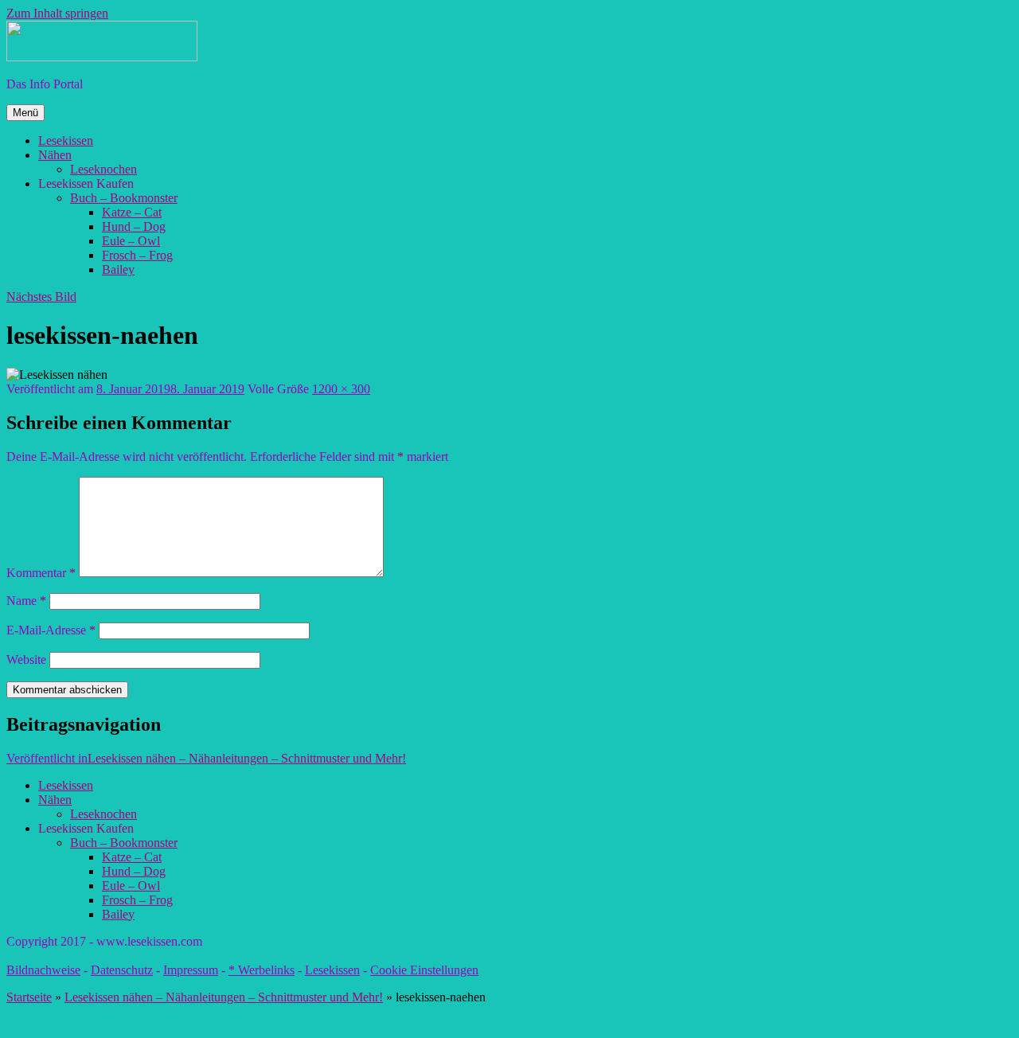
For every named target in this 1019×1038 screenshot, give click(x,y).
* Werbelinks (261, 970)
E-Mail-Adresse (51, 630)
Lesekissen (65, 140)
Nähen (55, 155)
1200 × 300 (341, 389)
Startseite (29, 997)
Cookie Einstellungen (424, 970)
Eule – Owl (131, 241)
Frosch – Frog (137, 255)
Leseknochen (103, 169)
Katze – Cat (132, 212)
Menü (25, 113)
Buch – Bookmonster (124, 198)
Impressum (190, 970)
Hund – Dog (134, 226)
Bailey (118, 269)
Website (26, 659)
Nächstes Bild (41, 296)
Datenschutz (122, 970)
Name (26, 600)
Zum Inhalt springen (57, 13)
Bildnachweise (43, 970)
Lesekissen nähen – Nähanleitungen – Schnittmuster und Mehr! (223, 997)
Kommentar (41, 572)
